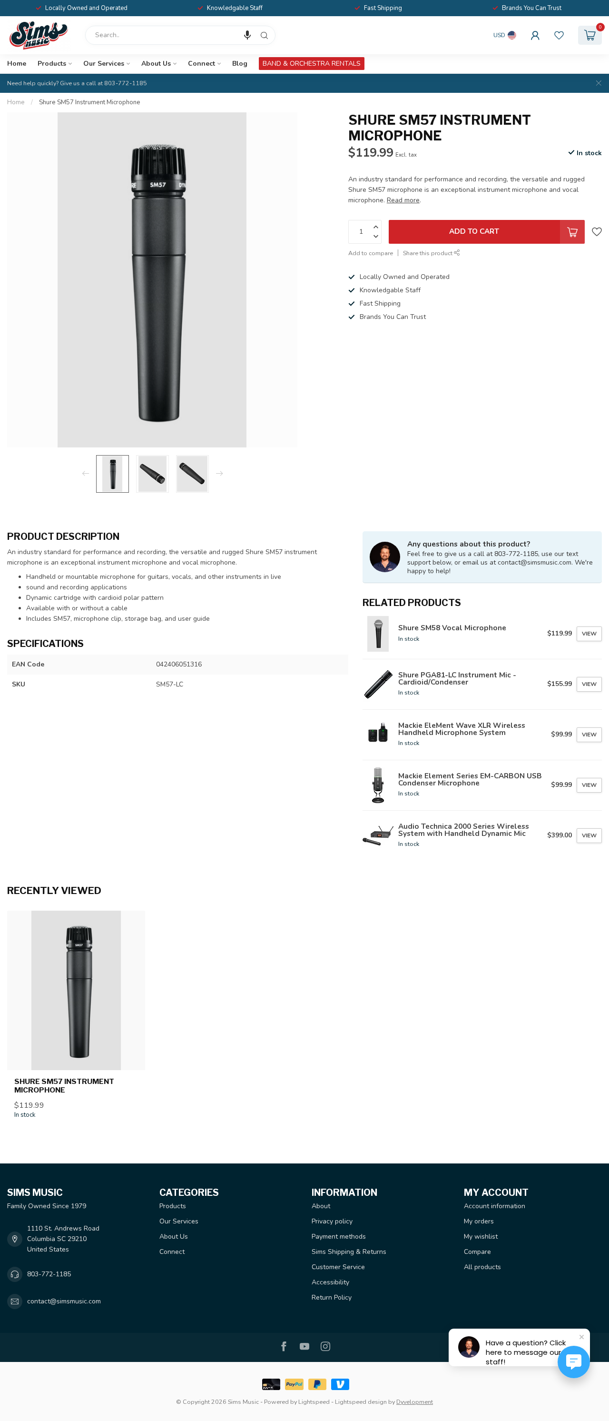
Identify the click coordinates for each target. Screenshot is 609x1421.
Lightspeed (314, 1402)
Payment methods (339, 1236)
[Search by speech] (247, 35)
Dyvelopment (414, 1402)
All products (482, 1267)
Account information (494, 1206)
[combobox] (180, 35)
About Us (156, 63)
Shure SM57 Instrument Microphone (89, 102)
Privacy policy (332, 1221)
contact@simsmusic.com (64, 1301)
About (321, 1206)
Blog (239, 63)
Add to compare (370, 253)
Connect (201, 63)
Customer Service (338, 1267)
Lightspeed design (361, 1402)
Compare (477, 1251)
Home (16, 63)
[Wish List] (559, 35)
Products (52, 63)
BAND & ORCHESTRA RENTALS (312, 63)
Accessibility (330, 1282)
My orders (479, 1221)
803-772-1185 (49, 1274)
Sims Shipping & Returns (349, 1251)
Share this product (428, 253)
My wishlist (481, 1236)
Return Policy (332, 1297)
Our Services (103, 63)
